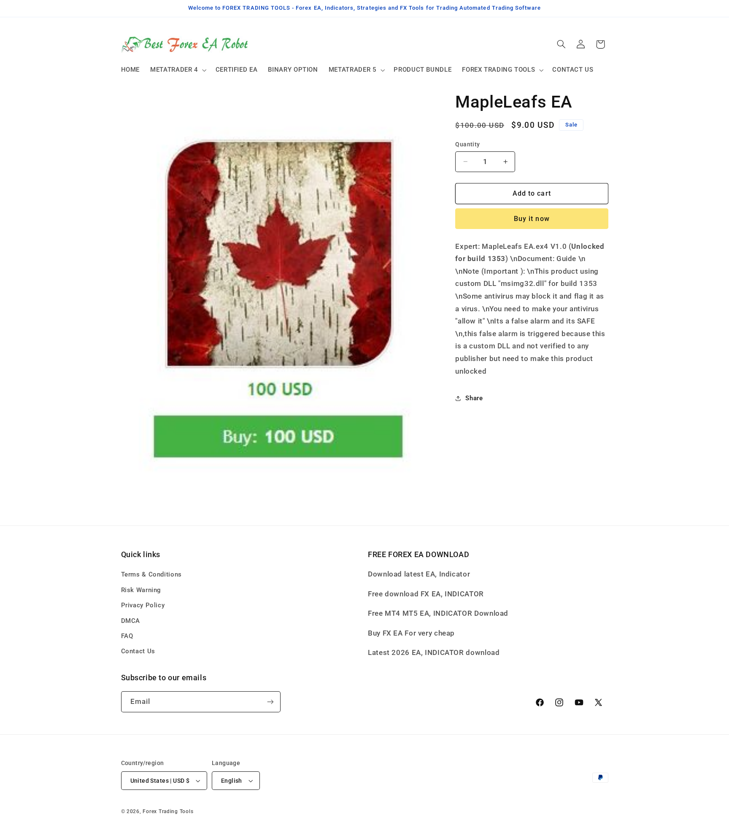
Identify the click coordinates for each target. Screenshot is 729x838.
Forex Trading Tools (168, 811)
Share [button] (474, 398)
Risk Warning (141, 590)
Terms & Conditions (151, 574)
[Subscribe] (270, 701)
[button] (178, 70)
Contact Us (138, 651)
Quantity (467, 144)
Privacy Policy (143, 605)
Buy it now (532, 219)
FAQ (127, 636)
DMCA (130, 621)
